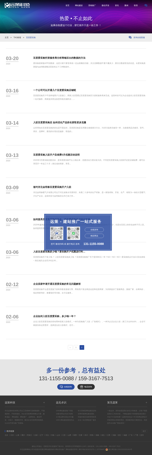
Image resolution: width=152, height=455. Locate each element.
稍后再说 (94, 236)
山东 (58, 435)
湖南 (98, 435)
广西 (137, 435)
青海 (92, 435)
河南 (53, 435)
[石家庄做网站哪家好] (146, 5)
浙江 (120, 435)
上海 (18, 435)
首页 (67, 5)
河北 (47, 435)
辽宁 (42, 435)
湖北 (103, 435)
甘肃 (81, 435)
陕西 (75, 435)
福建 (125, 435)
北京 (7, 435)
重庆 (23, 435)
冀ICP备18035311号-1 (87, 449)
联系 (136, 5)
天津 (12, 435)
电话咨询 (88, 387)
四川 (86, 435)
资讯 (117, 5)
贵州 (142, 435)
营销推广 (92, 5)
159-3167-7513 (114, 446)
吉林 (36, 435)
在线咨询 (68, 387)
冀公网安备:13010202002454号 (120, 449)
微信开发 (105, 5)
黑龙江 (30, 435)
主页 (7, 37)
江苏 (64, 435)
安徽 (114, 435)
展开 (144, 431)
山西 (70, 435)
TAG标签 (17, 37)
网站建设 (79, 5)
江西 (109, 435)
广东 (131, 435)
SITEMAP (100, 449)
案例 (126, 5)
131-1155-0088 (101, 446)
